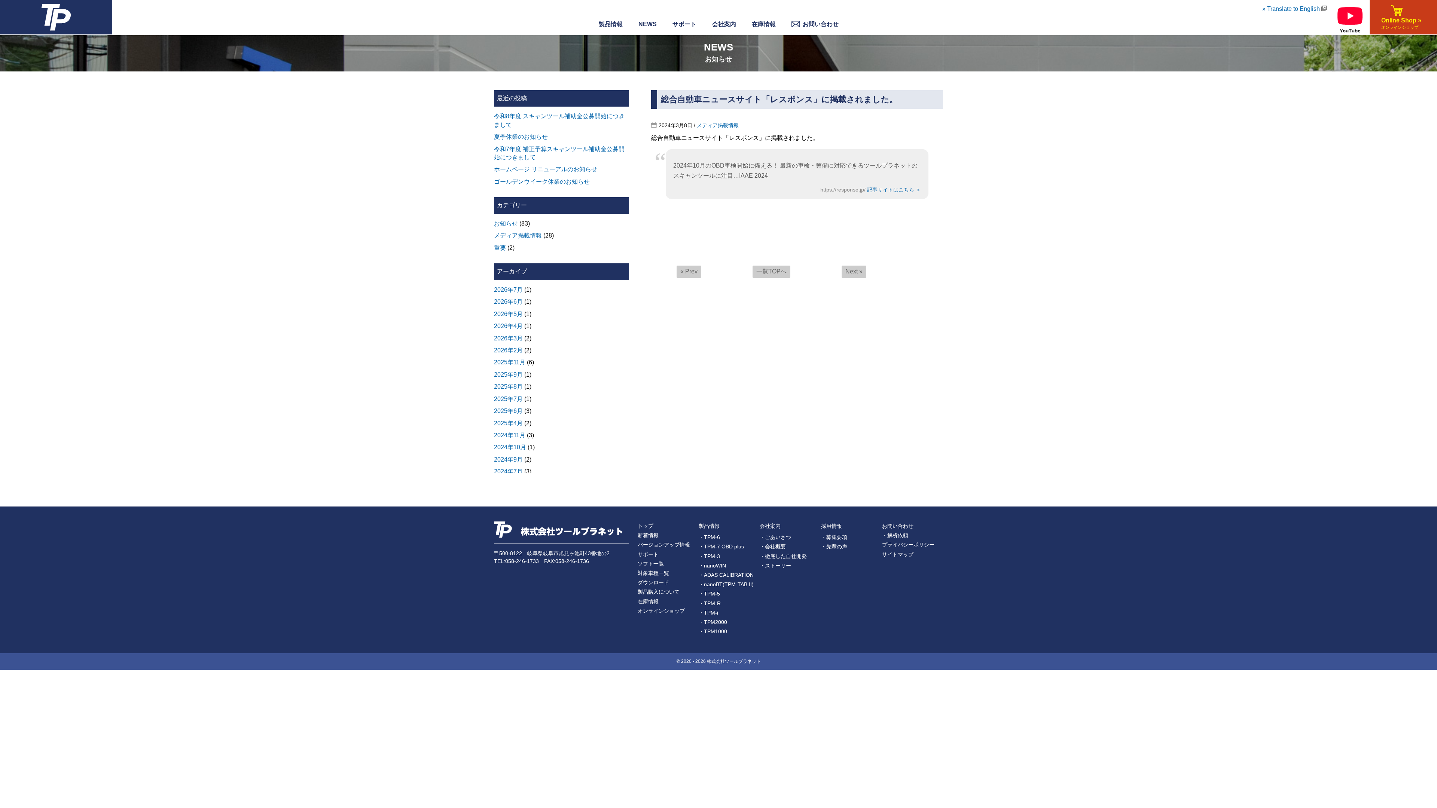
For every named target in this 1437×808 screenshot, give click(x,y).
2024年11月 (509, 435)
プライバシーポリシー (908, 545)
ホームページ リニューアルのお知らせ (545, 169)
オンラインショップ (661, 611)
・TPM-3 (709, 556)
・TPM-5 (709, 594)
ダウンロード (653, 582)
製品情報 (611, 24)
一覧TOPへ (771, 271)
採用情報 (831, 526)
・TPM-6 (709, 537)
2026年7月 (508, 290)
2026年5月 (508, 314)
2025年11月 (509, 362)
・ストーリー (775, 566)
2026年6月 (508, 302)
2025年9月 (508, 374)
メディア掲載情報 (718, 125)
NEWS (647, 24)
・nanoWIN (712, 566)
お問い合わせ (897, 526)
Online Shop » (1399, 23)
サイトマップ (897, 554)
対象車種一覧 (653, 573)
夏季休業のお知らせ (521, 137)
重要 (500, 248)
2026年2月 (508, 350)
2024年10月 (510, 447)
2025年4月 (508, 423)
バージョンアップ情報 (664, 545)
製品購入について (659, 592)
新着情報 (648, 535)
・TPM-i (708, 613)
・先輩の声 (834, 547)
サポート (684, 24)
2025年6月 (508, 411)
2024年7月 (508, 471)
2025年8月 (508, 386)
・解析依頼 (895, 535)
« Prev (689, 271)
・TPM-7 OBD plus (721, 547)
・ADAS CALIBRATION (726, 575)
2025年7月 (508, 399)
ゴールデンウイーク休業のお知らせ (542, 181)
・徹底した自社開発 (783, 556)
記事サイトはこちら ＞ (894, 190)
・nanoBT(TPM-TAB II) (726, 584)
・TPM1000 (713, 631)
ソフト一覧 (651, 564)
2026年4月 (508, 326)
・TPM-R (710, 603)
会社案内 (770, 526)
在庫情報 (764, 24)
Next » (854, 271)
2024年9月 (508, 459)
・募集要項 (834, 537)
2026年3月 (508, 338)
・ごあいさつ (775, 537)
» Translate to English (1291, 9)
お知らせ (506, 223)
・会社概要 (773, 547)
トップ (645, 526)
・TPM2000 (713, 622)
